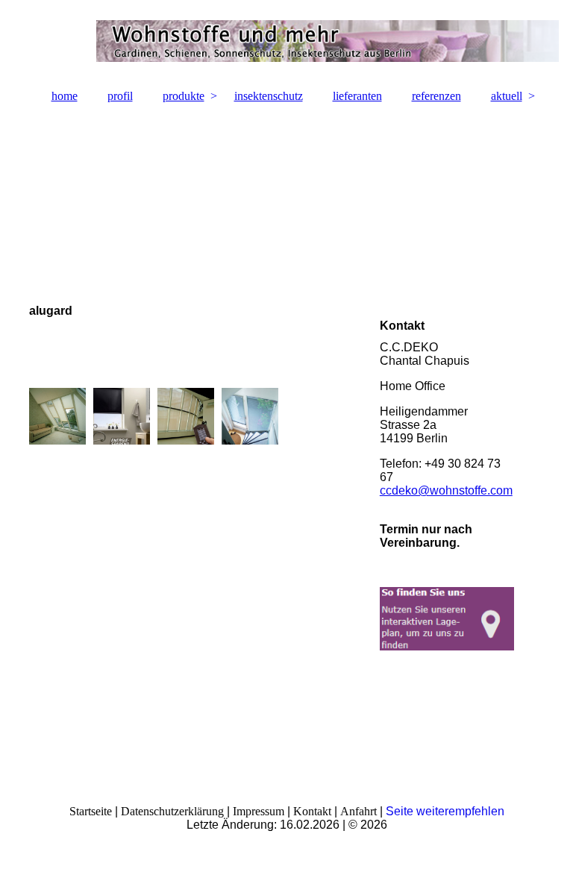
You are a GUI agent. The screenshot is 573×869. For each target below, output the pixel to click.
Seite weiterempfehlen (445, 811)
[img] (286, 41)
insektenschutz (268, 96)
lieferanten (357, 96)
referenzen (436, 96)
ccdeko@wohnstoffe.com (446, 490)
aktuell (506, 96)
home (64, 96)
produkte (183, 96)
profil (120, 96)
